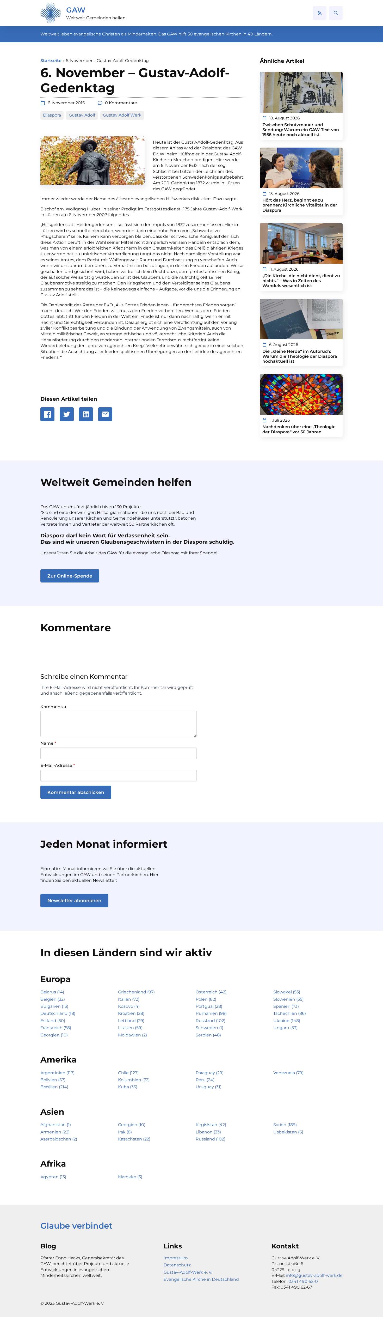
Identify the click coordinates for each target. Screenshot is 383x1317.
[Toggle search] (336, 13)
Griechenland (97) (136, 992)
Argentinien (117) (57, 1072)
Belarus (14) (52, 992)
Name (48, 743)
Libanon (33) (208, 1132)
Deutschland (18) (57, 1013)
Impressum (176, 1257)
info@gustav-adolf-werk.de (314, 1275)
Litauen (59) (130, 1027)
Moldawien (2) (132, 1035)
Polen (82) (206, 999)
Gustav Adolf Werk (122, 115)
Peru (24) (205, 1079)
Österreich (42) (211, 992)
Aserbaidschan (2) (58, 1139)
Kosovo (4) (129, 1006)
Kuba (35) (127, 1086)
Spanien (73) (286, 1006)
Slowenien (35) (288, 999)
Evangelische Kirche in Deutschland (201, 1279)
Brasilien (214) (54, 1086)
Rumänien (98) (211, 1013)
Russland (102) (210, 1020)
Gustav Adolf (82, 115)
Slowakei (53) (286, 992)
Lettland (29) (131, 1020)
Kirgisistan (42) (211, 1124)
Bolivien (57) (52, 1079)
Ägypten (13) (53, 1176)
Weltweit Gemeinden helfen (96, 17)
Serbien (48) (208, 1035)
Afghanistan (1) (55, 1124)
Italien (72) (128, 999)
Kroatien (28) (131, 1013)
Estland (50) (52, 1020)
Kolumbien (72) (134, 1079)
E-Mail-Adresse (57, 765)
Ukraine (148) (286, 1020)
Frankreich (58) (55, 1027)
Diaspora (52, 115)
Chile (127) (128, 1072)
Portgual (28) (209, 1006)
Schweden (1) (209, 1027)
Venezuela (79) (288, 1072)
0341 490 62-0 (303, 1281)
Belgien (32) (52, 999)
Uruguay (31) (208, 1086)
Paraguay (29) (210, 1072)
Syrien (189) (285, 1124)
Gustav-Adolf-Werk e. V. (188, 1272)
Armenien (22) (55, 1132)
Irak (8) (125, 1132)
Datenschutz (177, 1265)
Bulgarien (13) (54, 1006)
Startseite (50, 60)
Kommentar (53, 707)
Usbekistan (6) (288, 1132)
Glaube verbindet (76, 1226)
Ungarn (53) (285, 1027)
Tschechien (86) (289, 1013)
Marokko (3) (130, 1176)
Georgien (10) (54, 1035)
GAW (75, 9)
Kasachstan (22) (134, 1139)
